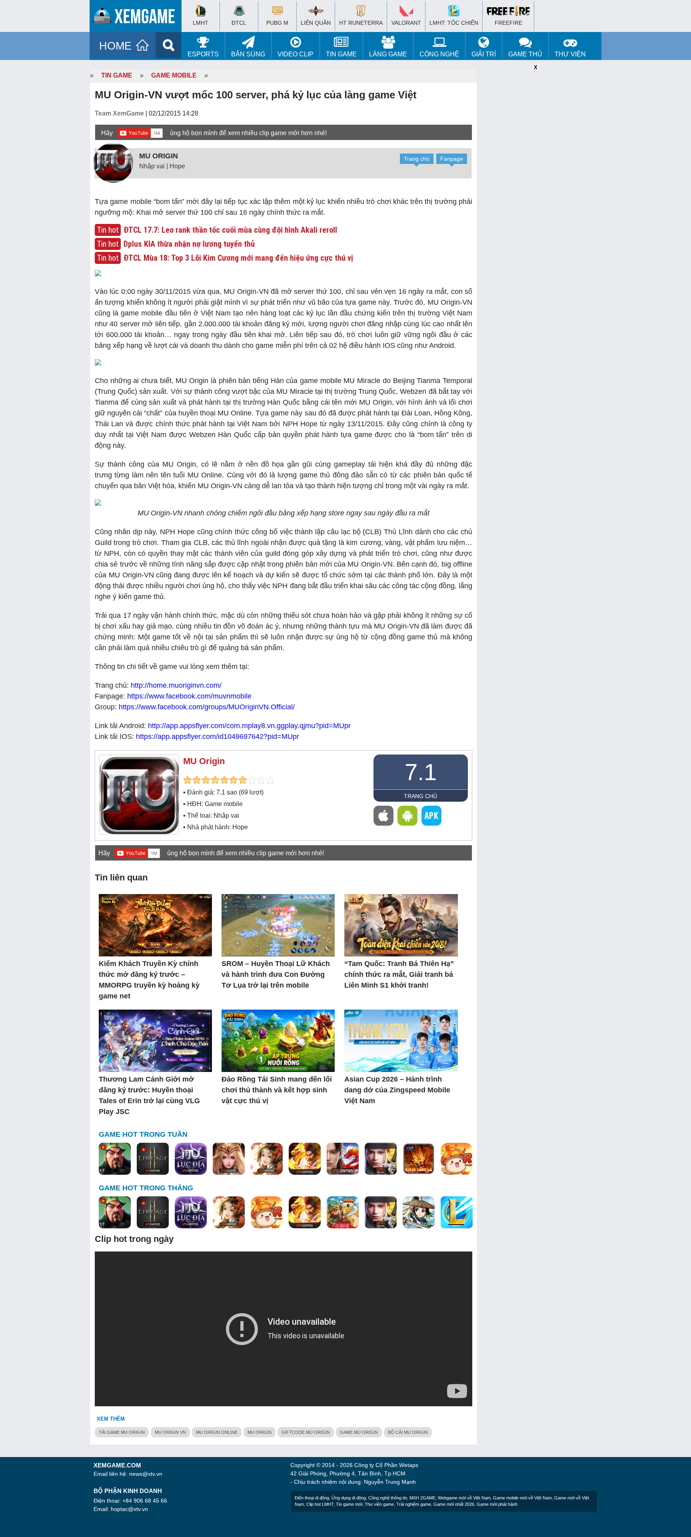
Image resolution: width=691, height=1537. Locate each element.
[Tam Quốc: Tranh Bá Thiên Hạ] (115, 1159)
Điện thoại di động (312, 1497)
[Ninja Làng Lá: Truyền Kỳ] (419, 1159)
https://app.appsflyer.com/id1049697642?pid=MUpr (217, 737)
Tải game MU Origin (122, 1432)
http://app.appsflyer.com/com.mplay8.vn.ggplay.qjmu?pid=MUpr (249, 726)
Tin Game (341, 54)
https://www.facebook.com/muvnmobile (189, 696)
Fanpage (451, 159)
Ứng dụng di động (349, 1497)
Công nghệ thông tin (387, 1497)
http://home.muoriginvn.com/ (176, 685)
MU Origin (158, 156)
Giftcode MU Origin (306, 1432)
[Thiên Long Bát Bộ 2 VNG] (343, 1159)
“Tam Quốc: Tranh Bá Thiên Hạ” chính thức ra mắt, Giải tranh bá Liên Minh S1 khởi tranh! (399, 974)
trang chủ (420, 796)
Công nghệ (439, 54)
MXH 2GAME (422, 1497)
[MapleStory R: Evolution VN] (457, 1159)
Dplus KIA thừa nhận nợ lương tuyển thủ (189, 244)
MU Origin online (217, 1432)
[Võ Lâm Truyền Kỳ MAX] (381, 1159)
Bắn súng (248, 54)
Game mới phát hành (497, 1504)
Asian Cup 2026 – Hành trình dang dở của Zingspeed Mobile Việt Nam (397, 1090)
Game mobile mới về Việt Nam (522, 1497)
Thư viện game (379, 1504)
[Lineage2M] (153, 1159)
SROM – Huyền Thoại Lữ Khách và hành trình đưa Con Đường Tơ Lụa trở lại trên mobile (276, 974)
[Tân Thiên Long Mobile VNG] (305, 1159)
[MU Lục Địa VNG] (191, 1159)
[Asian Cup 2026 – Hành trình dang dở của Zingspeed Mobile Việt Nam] (400, 1041)
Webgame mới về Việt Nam (464, 1497)
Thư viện (570, 54)
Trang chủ (416, 159)
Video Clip (296, 54)
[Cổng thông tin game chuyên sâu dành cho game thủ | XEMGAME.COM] (138, 18)
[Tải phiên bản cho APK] (431, 816)
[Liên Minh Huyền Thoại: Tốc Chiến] (457, 1213)
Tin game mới (349, 1504)
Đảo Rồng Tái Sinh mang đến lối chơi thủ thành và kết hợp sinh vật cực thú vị (277, 1090)
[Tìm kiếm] (169, 45)
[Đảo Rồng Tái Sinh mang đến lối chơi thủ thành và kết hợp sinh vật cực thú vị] (278, 1041)
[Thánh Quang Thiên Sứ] (229, 1159)
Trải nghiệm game (413, 1504)
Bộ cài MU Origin (408, 1432)
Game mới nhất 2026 (453, 1504)
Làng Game (388, 54)
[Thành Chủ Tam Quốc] (343, 1213)
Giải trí (483, 54)
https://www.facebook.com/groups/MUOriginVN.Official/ (207, 707)
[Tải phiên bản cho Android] (407, 816)
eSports (203, 54)
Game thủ (525, 54)
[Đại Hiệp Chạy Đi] (419, 1213)
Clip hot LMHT (320, 1504)
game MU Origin (359, 1432)
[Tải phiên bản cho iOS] (383, 816)
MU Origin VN (170, 1432)
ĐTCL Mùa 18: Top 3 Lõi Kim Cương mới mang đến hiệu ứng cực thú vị (238, 258)
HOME (115, 46)
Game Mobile (174, 75)
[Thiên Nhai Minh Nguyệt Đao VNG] (267, 1159)
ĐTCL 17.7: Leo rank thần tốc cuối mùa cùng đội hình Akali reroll (230, 230)
